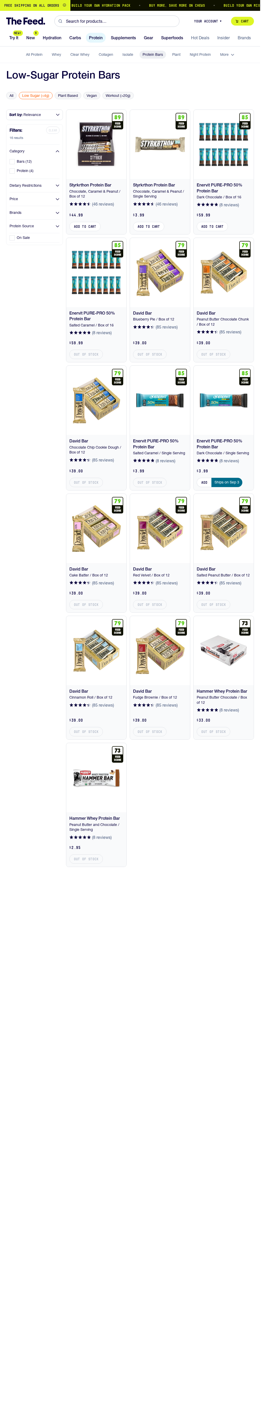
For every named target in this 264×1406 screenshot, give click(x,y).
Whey (56, 54)
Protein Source (22, 226)
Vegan (92, 95)
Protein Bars (153, 54)
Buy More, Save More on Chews (168, 5)
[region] (130, 5)
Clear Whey (79, 54)
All (11, 95)
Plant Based (68, 95)
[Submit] (60, 21)
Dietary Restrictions (26, 185)
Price (14, 199)
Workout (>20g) (118, 95)
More (224, 54)
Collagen (106, 54)
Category (17, 151)
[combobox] (116, 21)
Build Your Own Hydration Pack (92, 5)
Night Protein (200, 54)
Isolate (127, 54)
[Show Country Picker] (64, 5)
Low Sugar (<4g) (35, 95)
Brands (15, 212)
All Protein (34, 54)
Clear (53, 130)
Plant (176, 54)
